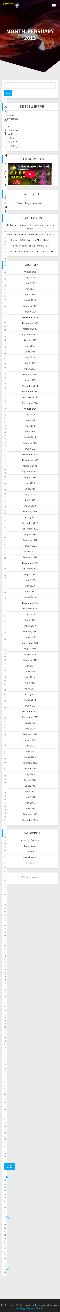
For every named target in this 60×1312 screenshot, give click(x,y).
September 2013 (30, 717)
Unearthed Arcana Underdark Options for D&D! (30, 234)
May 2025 (30, 357)
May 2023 (30, 494)
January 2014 (30, 705)
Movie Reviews (30, 857)
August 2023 (30, 477)
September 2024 (30, 403)
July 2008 (30, 774)
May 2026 (30, 288)
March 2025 (30, 368)
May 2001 (30, 802)
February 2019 (30, 631)
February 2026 (30, 305)
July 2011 (30, 745)
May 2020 (30, 585)
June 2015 (30, 671)
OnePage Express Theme (29, 1308)
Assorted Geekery (30, 840)
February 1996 (30, 814)
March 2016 (30, 654)
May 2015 (30, 677)
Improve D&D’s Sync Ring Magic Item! (30, 240)
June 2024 (30, 420)
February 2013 (30, 734)
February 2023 (30, 511)
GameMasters (5, 1197)
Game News (30, 845)
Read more (9, 1166)
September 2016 (30, 642)
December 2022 (30, 522)
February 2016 (30, 660)
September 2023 (30, 471)
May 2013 (30, 728)
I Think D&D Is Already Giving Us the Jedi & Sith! (30, 251)
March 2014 (30, 700)
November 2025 (30, 323)
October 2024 (30, 397)
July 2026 (30, 277)
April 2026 (30, 294)
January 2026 (30, 311)
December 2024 (30, 385)
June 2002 (30, 785)
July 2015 (30, 665)
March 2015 (30, 688)
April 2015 (30, 682)
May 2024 (30, 425)
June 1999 (30, 808)
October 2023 (30, 465)
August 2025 (30, 340)
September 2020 (30, 568)
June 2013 (30, 722)
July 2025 (30, 345)
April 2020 (30, 591)
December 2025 (30, 317)
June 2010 (30, 751)
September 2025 (30, 334)
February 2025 (30, 374)
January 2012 (30, 739)
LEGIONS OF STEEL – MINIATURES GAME (5, 151)
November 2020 (30, 562)
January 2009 (30, 768)
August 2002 (30, 779)
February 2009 (30, 762)
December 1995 (30, 819)
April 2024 (30, 431)
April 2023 (30, 500)
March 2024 (30, 437)
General (30, 851)
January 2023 (30, 517)
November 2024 (30, 391)
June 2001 (30, 797)
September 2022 (30, 528)
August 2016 (30, 648)
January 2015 (30, 694)
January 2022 (30, 545)
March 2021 (30, 551)
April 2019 (30, 620)
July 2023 (30, 483)
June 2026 (30, 283)
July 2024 (30, 414)
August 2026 (30, 271)
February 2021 (30, 557)
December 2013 (30, 711)
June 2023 (30, 488)
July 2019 (30, 614)
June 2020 (30, 580)
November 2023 (30, 460)
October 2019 (30, 608)
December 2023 (30, 454)
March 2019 (30, 625)
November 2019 (30, 602)
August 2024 (30, 408)
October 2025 (30, 328)
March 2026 (30, 300)
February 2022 (30, 540)
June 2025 (30, 351)
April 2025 (30, 363)
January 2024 (30, 448)
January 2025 (30, 380)
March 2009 (30, 757)
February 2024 (30, 443)
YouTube (30, 863)
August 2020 (30, 574)
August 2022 (30, 534)
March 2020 (30, 597)
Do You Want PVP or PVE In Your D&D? (30, 245)
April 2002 (30, 791)
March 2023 (30, 505)
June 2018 (30, 637)
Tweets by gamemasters (30, 203)
